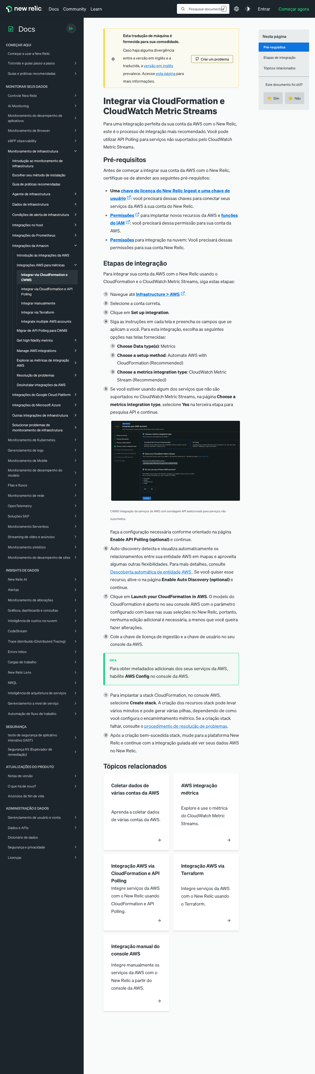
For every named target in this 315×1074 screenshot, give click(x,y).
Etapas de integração (280, 57)
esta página (165, 73)
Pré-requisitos (274, 47)
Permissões (122, 215)
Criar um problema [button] (215, 59)
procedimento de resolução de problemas (185, 726)
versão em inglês (158, 65)
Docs (54, 9)
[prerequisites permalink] (149, 159)
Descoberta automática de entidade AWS (151, 572)
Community (74, 9)
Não (294, 98)
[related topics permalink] (170, 766)
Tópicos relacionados (280, 68)
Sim (273, 98)
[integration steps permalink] (170, 263)
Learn (96, 9)
